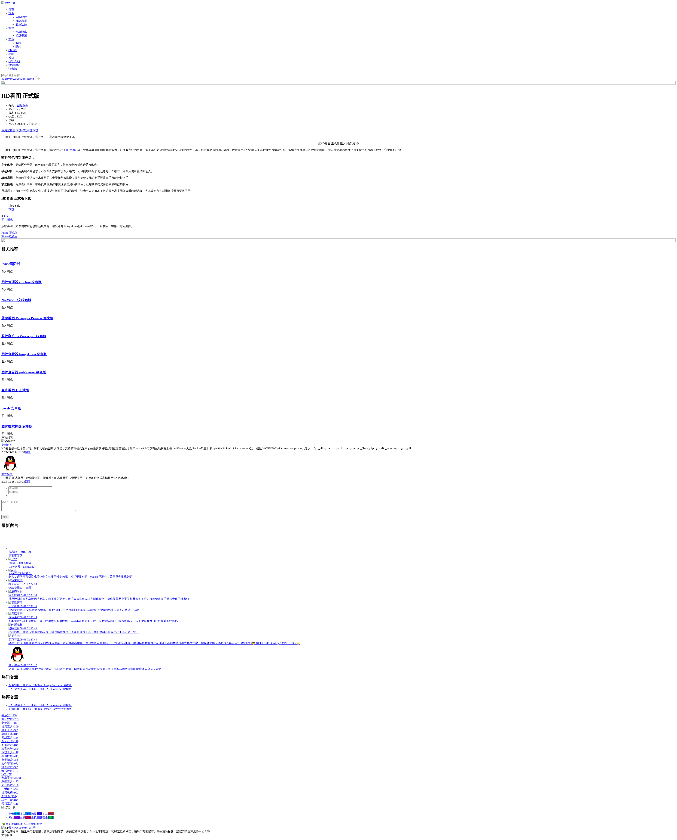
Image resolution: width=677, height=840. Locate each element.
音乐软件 (10, 770)
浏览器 (9, 722)
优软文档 (14, 61)
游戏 (11, 28)
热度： (12, 116)
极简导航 (14, 65)
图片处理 (10, 741)
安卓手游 (11, 777)
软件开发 (9, 799)
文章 (11, 39)
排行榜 (12, 50)
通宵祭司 (7, 474)
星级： (12, 120)
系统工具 (10, 781)
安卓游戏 (21, 31)
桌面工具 (9, 733)
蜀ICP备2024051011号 (22, 827)
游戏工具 (10, 737)
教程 (18, 42)
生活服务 (10, 788)
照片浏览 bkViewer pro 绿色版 (23, 336)
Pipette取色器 (9, 236)
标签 (11, 53)
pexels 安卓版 (11, 408)
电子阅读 (10, 759)
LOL (6, 774)
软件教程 (9, 767)
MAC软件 (22, 20)
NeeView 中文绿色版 (16, 300)
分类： (12, 105)
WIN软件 (21, 16)
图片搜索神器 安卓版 (16, 426)
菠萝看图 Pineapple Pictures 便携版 (27, 318)
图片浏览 (72, 149)
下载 (11, 209)
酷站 (18, 46)
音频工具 (10, 803)
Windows (18, 78)
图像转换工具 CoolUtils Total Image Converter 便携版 (40, 685)
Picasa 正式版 (9, 232)
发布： (12, 123)
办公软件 (10, 719)
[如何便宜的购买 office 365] (338, 83)
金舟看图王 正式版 (15, 390)
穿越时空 (7, 444)
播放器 (9, 715)
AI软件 (9, 796)
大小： (12, 109)
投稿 (11, 57)
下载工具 (10, 752)
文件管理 (9, 763)
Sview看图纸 (10, 264)
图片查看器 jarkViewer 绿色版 (23, 372)
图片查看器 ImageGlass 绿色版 (24, 354)
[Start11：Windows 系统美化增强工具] (338, 240)
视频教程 (9, 792)
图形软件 (29, 78)
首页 (11, 9)
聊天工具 (9, 730)
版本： (12, 112)
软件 (11, 13)
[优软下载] (8, 3)
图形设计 (9, 744)
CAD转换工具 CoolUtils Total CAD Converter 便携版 (40, 688)
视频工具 (10, 726)
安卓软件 (21, 24)
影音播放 (10, 785)
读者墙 (12, 68)
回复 (28, 452)
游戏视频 (21, 35)
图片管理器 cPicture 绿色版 (21, 282)
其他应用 (10, 756)
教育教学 (10, 748)
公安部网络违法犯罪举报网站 (24, 824)
